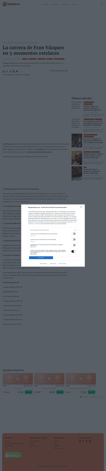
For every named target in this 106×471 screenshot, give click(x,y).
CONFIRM (41, 257)
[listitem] (53, 230)
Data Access (53, 263)
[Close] (81, 207)
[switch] (73, 234)
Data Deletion (43, 263)
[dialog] (53, 235)
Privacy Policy (62, 263)
